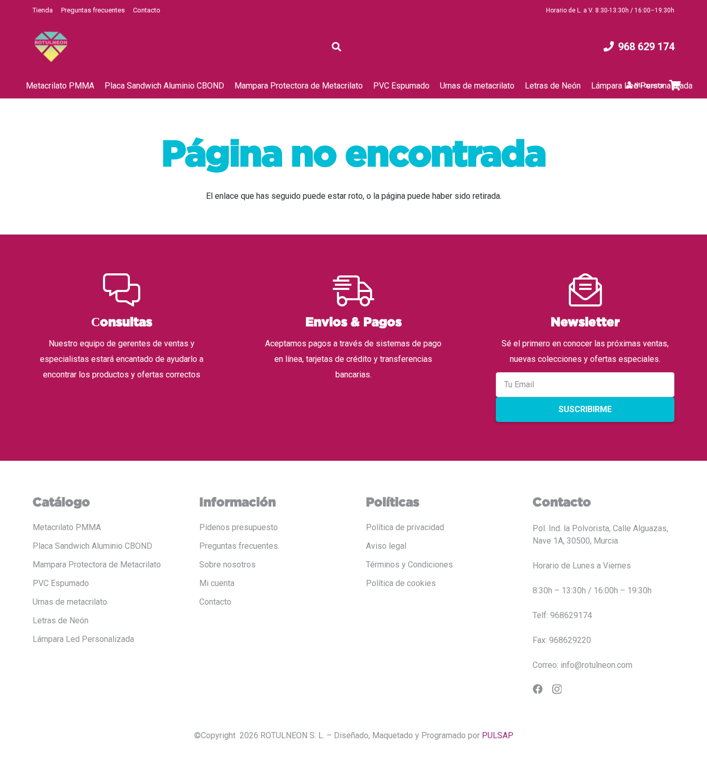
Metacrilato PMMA (67, 527)
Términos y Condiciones (409, 564)
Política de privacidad (405, 527)
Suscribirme (585, 409)
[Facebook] (537, 689)
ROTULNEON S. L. (292, 735)
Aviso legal (386, 546)
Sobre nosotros (227, 564)
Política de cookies (401, 583)
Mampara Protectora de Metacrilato (97, 564)
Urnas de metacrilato (70, 602)
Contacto (146, 10)
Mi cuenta (216, 583)
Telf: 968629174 (562, 615)
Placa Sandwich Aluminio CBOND (92, 546)
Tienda (43, 10)
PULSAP (497, 735)
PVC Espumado (61, 583)
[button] (336, 46)
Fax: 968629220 (562, 640)
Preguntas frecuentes (93, 10)
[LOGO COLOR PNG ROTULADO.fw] (51, 47)
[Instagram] (557, 689)
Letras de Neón (61, 620)
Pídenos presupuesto (238, 527)
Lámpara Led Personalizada (83, 639)
